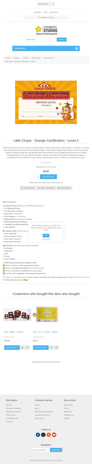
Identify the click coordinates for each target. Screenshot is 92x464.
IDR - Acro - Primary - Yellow (45, 332)
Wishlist (66, 418)
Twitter (43, 435)
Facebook (38, 435)
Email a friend (66, 188)
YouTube (54, 435)
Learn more (46, 239)
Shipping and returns (13, 411)
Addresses (68, 411)
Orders (66, 408)
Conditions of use (12, 418)
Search (61, 39)
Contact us (9, 422)
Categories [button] (19, 48)
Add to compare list (47, 188)
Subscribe (56, 450)
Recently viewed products (44, 411)
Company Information (13, 408)
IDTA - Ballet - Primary (13, 332)
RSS (49, 435)
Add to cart (48, 177)
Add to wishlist (29, 188)
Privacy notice (11, 415)
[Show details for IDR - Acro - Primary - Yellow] (46, 315)
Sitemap (9, 405)
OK (46, 236)
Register (37, 12)
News (37, 408)
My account (68, 405)
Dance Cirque (51, 167)
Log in (45, 12)
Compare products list (42, 415)
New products (40, 418)
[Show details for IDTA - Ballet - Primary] (17, 315)
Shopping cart (69, 415)
